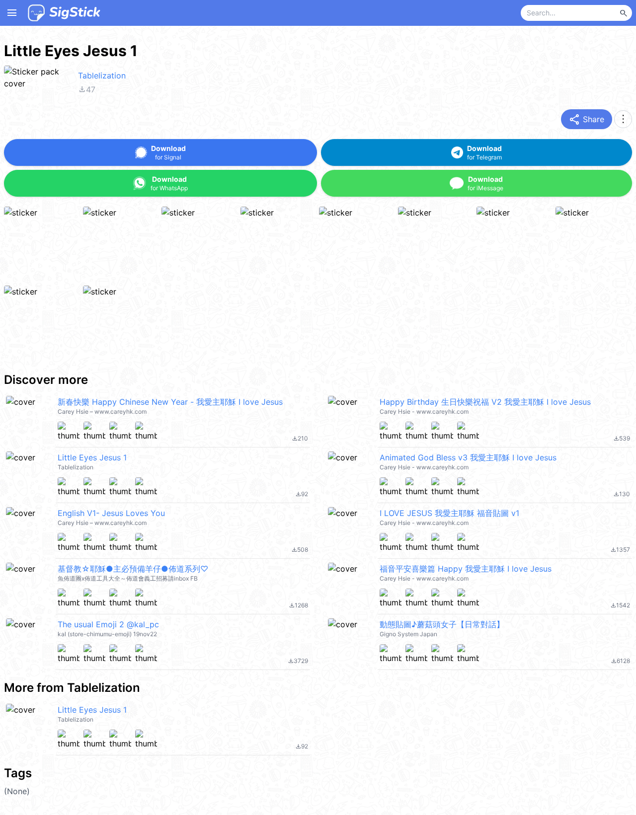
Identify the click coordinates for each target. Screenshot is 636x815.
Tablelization (102, 75)
